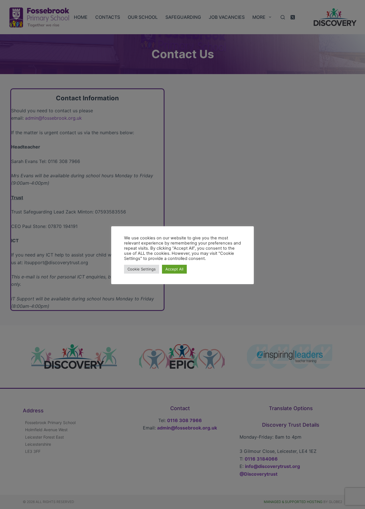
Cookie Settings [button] (141, 269)
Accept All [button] (174, 269)
